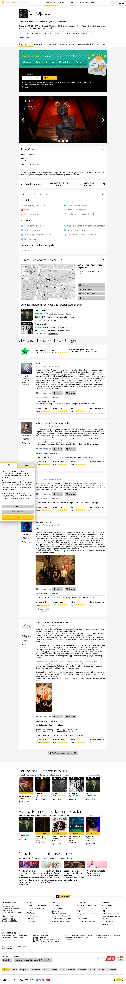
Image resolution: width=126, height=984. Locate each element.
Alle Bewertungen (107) (69, 44)
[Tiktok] (45, 979)
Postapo (80, 735)
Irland (45, 970)
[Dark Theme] (122, 979)
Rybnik (68, 314)
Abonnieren (51, 78)
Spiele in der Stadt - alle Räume (35, 909)
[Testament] (27, 315)
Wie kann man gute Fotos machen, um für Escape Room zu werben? (14, 937)
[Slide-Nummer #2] (63, 141)
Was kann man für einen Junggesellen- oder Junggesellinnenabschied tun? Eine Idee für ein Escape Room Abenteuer (46, 939)
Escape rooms (50, 3)
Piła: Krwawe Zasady (62, 404)
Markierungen (53, 320)
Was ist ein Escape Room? (85, 3)
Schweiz (92, 970)
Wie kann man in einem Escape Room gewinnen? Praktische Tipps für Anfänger (78, 938)
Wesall (25, 535)
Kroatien (54, 970)
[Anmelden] (120, 3)
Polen (21, 21)
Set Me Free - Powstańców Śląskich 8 (90, 266)
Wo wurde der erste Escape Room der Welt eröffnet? (16, 947)
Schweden (82, 970)
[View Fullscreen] (23, 273)
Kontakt (105, 908)
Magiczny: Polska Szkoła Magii (83, 404)
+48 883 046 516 (87, 289)
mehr (72, 317)
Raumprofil (26, 44)
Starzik (58, 735)
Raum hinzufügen (94, 775)
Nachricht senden (88, 293)
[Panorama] (42, 784)
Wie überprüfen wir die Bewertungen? (47, 398)
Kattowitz (88, 842)
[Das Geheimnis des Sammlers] (59, 824)
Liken (59, 393)
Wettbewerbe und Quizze (61, 919)
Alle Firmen (31, 913)
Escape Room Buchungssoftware (59, 912)
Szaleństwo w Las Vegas (44, 404)
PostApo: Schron (69, 735)
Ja (18, 517)
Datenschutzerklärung (110, 914)
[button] (23, 266)
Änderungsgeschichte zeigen (44, 610)
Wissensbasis (82, 919)
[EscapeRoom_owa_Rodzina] (26, 627)
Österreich (71, 970)
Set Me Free (60, 21)
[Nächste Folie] (103, 120)
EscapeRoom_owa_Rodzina (26, 635)
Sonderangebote (33, 916)
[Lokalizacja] (42, 824)
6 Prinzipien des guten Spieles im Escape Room (108, 937)
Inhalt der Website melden (86, 922)
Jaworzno (55, 842)
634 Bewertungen (26, 383)
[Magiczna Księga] (26, 784)
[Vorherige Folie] (23, 120)
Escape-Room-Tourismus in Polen (87, 915)
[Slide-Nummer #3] (67, 141)
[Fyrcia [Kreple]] (26, 428)
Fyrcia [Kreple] (26, 435)
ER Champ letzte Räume (61, 922)
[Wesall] (26, 526)
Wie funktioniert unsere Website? (111, 918)
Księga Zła (79, 503)
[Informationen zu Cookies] (9, 465)
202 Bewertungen (26, 645)
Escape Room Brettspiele (61, 916)
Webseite (84, 285)
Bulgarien (24, 970)
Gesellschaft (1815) (91, 44)
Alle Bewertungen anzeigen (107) (64, 753)
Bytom (71, 840)
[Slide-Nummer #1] (59, 141)
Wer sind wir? (107, 905)
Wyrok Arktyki (88, 597)
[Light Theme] (114, 979)
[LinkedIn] (42, 979)
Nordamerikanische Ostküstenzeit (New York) (32, 960)
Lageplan (105, 924)
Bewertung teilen (44, 393)
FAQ (78, 911)
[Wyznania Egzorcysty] (93, 824)
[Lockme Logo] (3, 3)
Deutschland (35, 970)
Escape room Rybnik (44, 21)
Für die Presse (107, 922)
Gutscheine (62, 3)
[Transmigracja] (76, 824)
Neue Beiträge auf (47, 853)
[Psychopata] (27, 328)
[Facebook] (36, 979)
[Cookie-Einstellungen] (26, 465)
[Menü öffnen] (123, 2)
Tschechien (112, 970)
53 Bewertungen (26, 443)
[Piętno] (59, 784)
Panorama (59, 457)
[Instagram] (39, 979)
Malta (62, 970)
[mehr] (51, 28)
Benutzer (30, 919)
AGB (103, 911)
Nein (17, 507)
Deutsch (6, 960)
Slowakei (101, 970)
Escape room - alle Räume (36, 905)
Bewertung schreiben (45, 44)
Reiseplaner (31, 922)
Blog (71, 3)
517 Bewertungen (26, 542)
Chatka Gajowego (91, 503)
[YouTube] (48, 979)
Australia (14, 970)
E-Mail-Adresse (27, 74)
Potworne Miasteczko (85, 457)
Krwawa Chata (76, 597)
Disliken (72, 393)
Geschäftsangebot (59, 908)
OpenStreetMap (64, 299)
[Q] (26, 368)
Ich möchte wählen (18, 512)
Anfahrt (84, 298)
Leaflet (50, 299)
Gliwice (37, 840)
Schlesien (29, 21)
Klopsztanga (70, 457)
